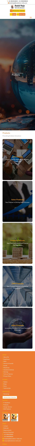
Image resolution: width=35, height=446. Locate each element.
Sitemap (5, 372)
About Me (6, 357)
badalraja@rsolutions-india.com (18, 3)
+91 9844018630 (13, 1)
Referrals (5, 428)
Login (14, 14)
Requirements (7, 430)
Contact (5, 426)
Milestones (6, 368)
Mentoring (6, 394)
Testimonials (7, 388)
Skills (4, 361)
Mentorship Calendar (18, 11)
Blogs (5, 384)
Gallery (5, 382)
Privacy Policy (7, 376)
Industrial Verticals (8, 370)
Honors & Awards (8, 363)
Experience (6, 359)
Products (5, 405)
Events (5, 365)
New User (22, 14)
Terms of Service (8, 374)
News (5, 386)
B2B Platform (7, 409)
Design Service (7, 407)
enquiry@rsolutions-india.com (12, 441)
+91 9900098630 (23, 1)
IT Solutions (6, 402)
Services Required (8, 432)
